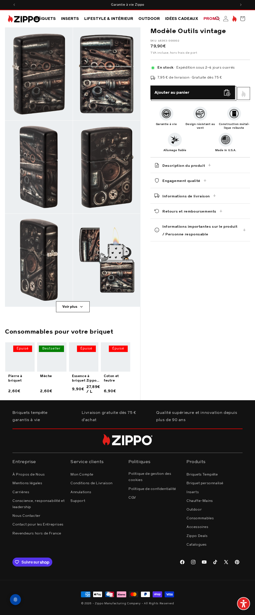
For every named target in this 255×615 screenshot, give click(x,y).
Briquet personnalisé (205, 483)
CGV (132, 497)
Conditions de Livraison (91, 483)
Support (77, 501)
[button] (242, 18)
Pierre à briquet (15, 378)
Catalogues (197, 544)
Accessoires (197, 527)
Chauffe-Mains (200, 501)
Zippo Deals (197, 536)
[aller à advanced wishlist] (234, 19)
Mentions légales (27, 483)
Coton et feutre (111, 378)
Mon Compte (81, 474)
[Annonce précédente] (14, 4)
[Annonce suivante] (240, 4)
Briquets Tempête (202, 474)
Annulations (80, 492)
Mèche (46, 376)
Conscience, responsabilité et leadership (38, 504)
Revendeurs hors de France (36, 533)
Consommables (200, 518)
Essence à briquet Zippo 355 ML (84, 379)
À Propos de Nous (28, 474)
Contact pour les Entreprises (38, 524)
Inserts (193, 492)
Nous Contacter (26, 516)
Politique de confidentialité (152, 489)
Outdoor (194, 509)
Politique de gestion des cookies (149, 477)
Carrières (20, 492)
